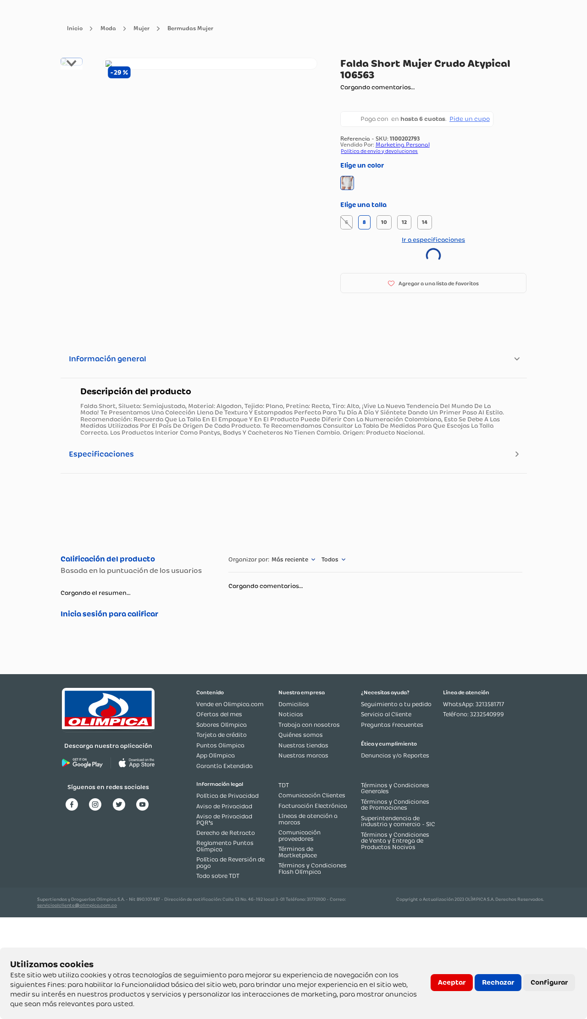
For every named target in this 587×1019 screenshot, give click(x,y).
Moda (108, 29)
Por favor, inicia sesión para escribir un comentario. (135, 614)
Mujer (141, 29)
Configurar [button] (549, 982)
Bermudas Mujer (190, 29)
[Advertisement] (293, 512)
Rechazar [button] (498, 982)
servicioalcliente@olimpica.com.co (77, 905)
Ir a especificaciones (433, 239)
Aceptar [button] (451, 982)
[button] (347, 183)
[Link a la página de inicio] (75, 29)
